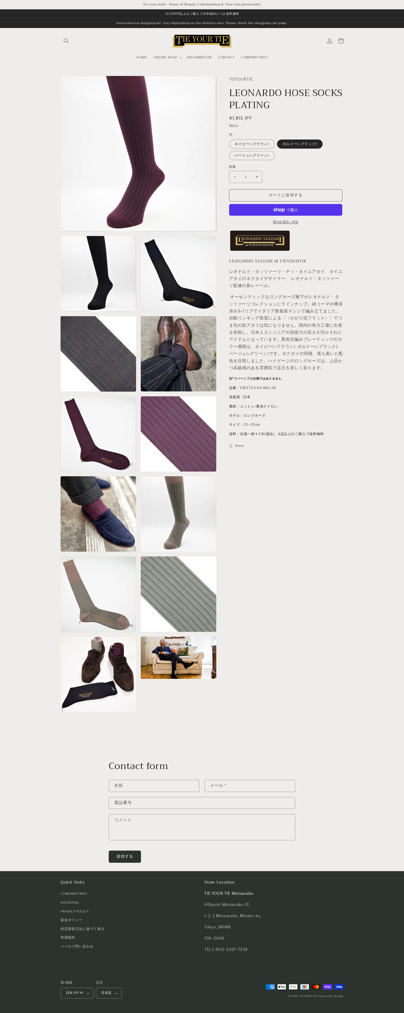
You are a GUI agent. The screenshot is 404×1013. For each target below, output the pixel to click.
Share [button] (239, 445)
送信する (124, 856)
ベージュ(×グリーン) (251, 155)
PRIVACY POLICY (74, 911)
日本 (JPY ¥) (74, 993)
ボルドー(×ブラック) (299, 144)
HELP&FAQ (70, 903)
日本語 (106, 993)
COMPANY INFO (74, 894)
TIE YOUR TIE (308, 996)
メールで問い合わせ (77, 947)
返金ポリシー (72, 920)
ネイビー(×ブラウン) (251, 144)
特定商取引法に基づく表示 (83, 929)
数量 (232, 167)
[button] (66, 41)
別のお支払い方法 (285, 222)
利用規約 (68, 938)
